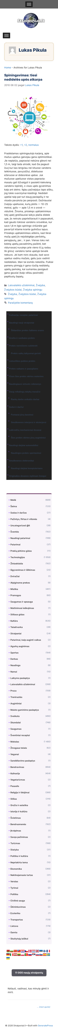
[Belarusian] (8, 950)
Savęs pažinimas (19, 837)
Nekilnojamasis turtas (21, 875)
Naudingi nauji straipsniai (21, 322)
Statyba (14, 849)
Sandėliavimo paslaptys (22, 760)
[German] (8, 954)
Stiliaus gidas (17, 614)
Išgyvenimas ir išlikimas (22, 570)
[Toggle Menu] (29, 4)
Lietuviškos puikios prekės (22, 361)
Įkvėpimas (15, 830)
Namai (13, 671)
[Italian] (12, 954)
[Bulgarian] (12, 950)
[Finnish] (45, 950)
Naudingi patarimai (20, 538)
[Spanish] (45, 954)
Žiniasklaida (16, 563)
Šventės (14, 531)
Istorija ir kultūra (18, 811)
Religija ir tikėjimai (19, 792)
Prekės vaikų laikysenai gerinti (26, 353)
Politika (14, 894)
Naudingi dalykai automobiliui (23, 445)
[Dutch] (34, 950)
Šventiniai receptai (20, 735)
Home (7, 67)
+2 (25, 144)
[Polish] (23, 954)
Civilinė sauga (17, 900)
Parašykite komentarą (20, 302)
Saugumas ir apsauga (21, 601)
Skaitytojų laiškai (19, 938)
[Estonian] (41, 950)
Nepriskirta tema (19, 862)
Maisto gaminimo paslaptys (24, 710)
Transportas (16, 919)
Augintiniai (16, 703)
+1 (21, 144)
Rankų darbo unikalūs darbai (25, 399)
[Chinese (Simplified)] (15, 950)
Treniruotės (16, 697)
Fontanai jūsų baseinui (22, 414)
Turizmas (15, 843)
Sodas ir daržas (18, 512)
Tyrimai (14, 888)
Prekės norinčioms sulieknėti (23, 345)
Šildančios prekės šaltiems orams (27, 330)
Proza (13, 690)
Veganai (14, 754)
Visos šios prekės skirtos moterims (26, 376)
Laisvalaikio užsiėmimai (21, 285)
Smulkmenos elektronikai (21, 460)
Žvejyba (40, 285)
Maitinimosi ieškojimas (22, 608)
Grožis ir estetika (19, 805)
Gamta (13, 932)
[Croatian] (23, 950)
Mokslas (14, 741)
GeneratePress (45, 1025)
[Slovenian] (41, 954)
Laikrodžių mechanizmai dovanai (25, 430)
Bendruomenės (18, 824)
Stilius (13, 799)
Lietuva (14, 926)
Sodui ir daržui (16, 407)
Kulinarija (15, 773)
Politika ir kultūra (19, 856)
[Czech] (26, 950)
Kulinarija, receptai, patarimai (23, 315)
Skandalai (15, 722)
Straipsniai (15, 633)
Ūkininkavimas (18, 907)
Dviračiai (15, 576)
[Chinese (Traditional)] (19, 950)
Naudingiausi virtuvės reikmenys (25, 384)
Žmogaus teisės (18, 748)
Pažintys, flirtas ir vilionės (23, 519)
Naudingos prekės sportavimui (26, 453)
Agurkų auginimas (19, 646)
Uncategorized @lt (20, 525)
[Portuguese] (26, 954)
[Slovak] (37, 954)
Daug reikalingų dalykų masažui (24, 391)
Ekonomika (16, 868)
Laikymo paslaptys (20, 678)
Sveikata (15, 716)
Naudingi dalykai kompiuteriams (27, 468)
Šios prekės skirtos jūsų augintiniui (28, 437)
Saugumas (15, 729)
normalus (33, 144)
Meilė (13, 500)
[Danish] (30, 950)
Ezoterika (15, 913)
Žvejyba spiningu (32, 289)
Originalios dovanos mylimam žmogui (27, 476)
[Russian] (30, 954)
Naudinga (15, 665)
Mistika (14, 589)
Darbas (14, 659)
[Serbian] (34, 954)
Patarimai (15, 544)
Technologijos (17, 557)
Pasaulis (14, 786)
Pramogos (15, 595)
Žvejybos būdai (13, 289)
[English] (37, 950)
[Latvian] (15, 954)
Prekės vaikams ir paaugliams (23, 368)
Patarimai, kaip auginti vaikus (25, 640)
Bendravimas (17, 767)
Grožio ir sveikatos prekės (22, 338)
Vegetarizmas (17, 779)
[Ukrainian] (8, 958)
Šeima (13, 506)
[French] (48, 950)
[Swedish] (48, 954)
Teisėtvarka (16, 627)
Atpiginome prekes (20, 582)
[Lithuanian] (19, 954)
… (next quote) (43, 1007)
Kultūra (14, 621)
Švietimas (15, 818)
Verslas (14, 881)
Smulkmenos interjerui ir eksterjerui (28, 422)
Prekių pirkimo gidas (21, 551)
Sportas (14, 652)
